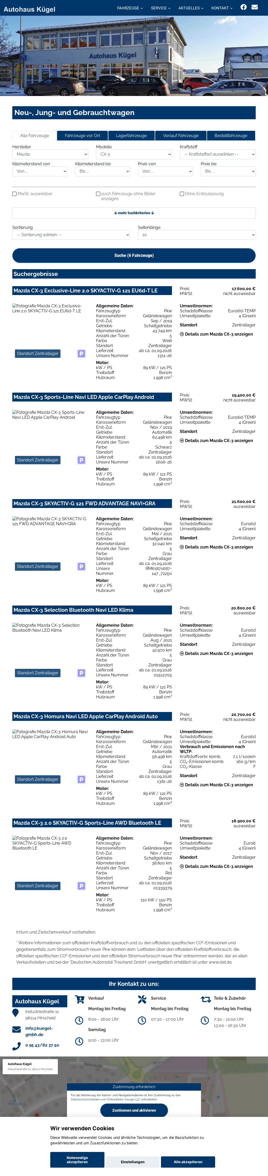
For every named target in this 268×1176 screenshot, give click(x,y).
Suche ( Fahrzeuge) (134, 255)
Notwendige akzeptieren (77, 1160)
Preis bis (209, 163)
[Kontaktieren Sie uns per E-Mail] (255, 7)
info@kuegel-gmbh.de (39, 1031)
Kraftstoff (188, 146)
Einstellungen (132, 1162)
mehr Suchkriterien (134, 213)
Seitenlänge (149, 227)
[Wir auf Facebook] (244, 7)
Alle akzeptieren (188, 1162)
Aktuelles (189, 8)
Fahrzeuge (128, 8)
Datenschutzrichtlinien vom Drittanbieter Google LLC (106, 1099)
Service (159, 8)
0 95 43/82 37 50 (42, 1045)
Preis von (147, 163)
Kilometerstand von (31, 163)
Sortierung (22, 227)
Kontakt (220, 8)
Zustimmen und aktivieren (134, 1110)
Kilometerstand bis (93, 163)
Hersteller (21, 146)
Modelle (104, 146)
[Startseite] (32, 8)
